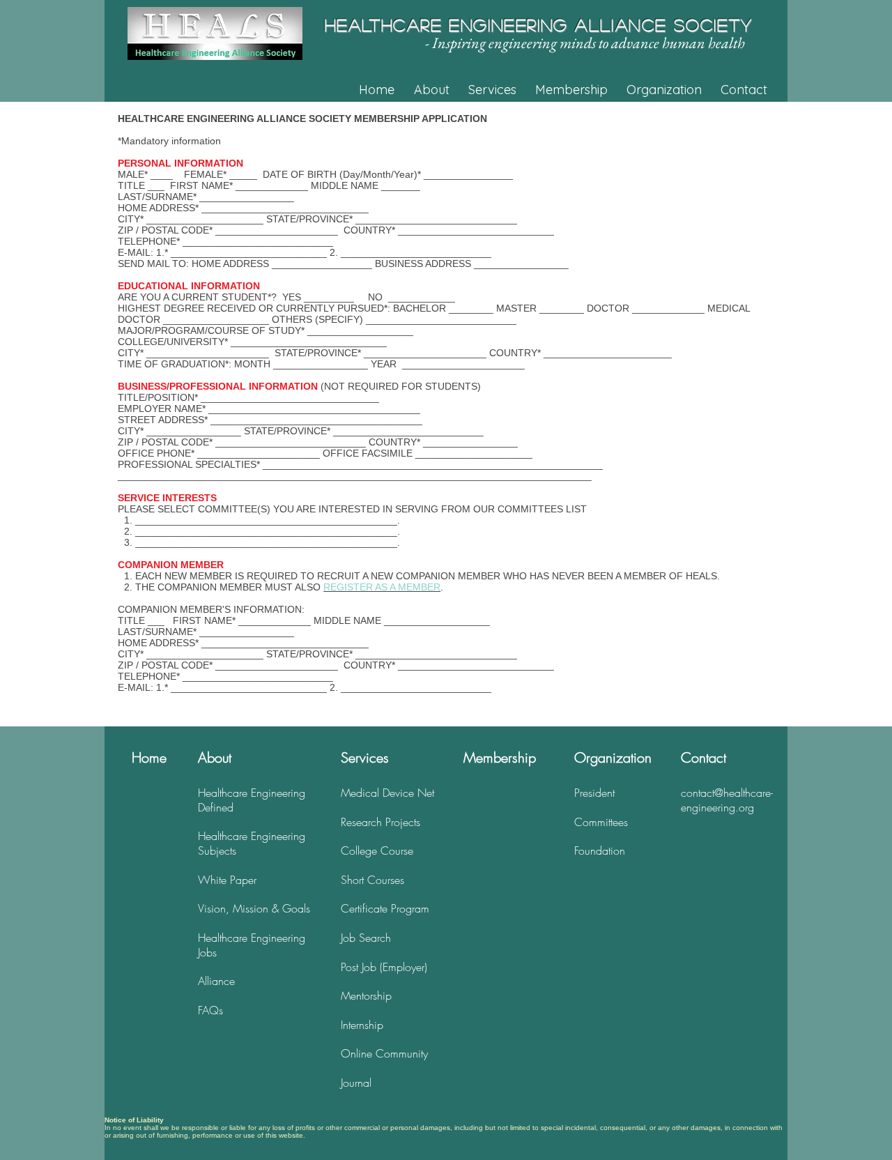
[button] (440, 90)
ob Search (367, 937)
